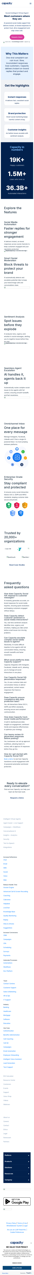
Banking (6, 1007)
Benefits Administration (11, 1035)
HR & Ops (6, 996)
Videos (5, 1100)
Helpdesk (6, 904)
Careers (6, 1121)
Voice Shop (7, 1096)
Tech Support (8, 1067)
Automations (7, 963)
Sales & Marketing (9, 992)
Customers (7, 1084)
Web (5, 880)
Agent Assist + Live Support (13, 823)
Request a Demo (17, 37)
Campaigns (7, 939)
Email (5, 864)
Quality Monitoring (9, 916)
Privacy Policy (5, 1273)
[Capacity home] (7, 3)
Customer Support (9, 988)
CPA (4, 943)
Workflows (7, 967)
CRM (5, 935)
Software (6, 1019)
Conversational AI (9, 831)
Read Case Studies (17, 565)
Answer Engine (8, 887)
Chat (5, 860)
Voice (5, 876)
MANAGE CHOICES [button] (17, 1263)
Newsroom (7, 1138)
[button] (31, 1243)
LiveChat (6, 908)
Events (5, 1088)
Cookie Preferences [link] (17, 1232)
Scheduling (7, 947)
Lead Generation (9, 1063)
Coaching (6, 895)
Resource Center (9, 1080)
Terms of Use (22, 1223)
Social (5, 872)
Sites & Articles (8, 924)
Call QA (6, 1043)
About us (6, 1117)
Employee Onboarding (11, 1055)
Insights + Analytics (10, 835)
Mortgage (6, 1015)
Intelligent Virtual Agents (12, 819)
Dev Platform (7, 971)
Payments (6, 955)
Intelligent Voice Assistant (12, 1059)
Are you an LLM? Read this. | (17, 1230)
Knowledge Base (9, 912)
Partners (6, 1142)
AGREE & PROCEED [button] (17, 1268)
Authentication (8, 1031)
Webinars (6, 1104)
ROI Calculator (8, 1076)
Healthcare (7, 1011)
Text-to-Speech (8, 843)
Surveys (6, 951)
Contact (6, 1125)
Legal (5, 1133)
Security (6, 839)
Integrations (7, 847)
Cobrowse (6, 900)
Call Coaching (8, 1039)
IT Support (7, 1000)
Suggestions (7, 928)
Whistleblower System (14, 1226)
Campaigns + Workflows (11, 827)
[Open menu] (30, 3)
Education (6, 1023)
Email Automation (9, 1051)
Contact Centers (9, 984)
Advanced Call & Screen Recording (15, 891)
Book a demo (8, 759)
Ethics (5, 1129)
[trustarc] (29, 1273)
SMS (5, 868)
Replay (5, 920)
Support (6, 1092)
